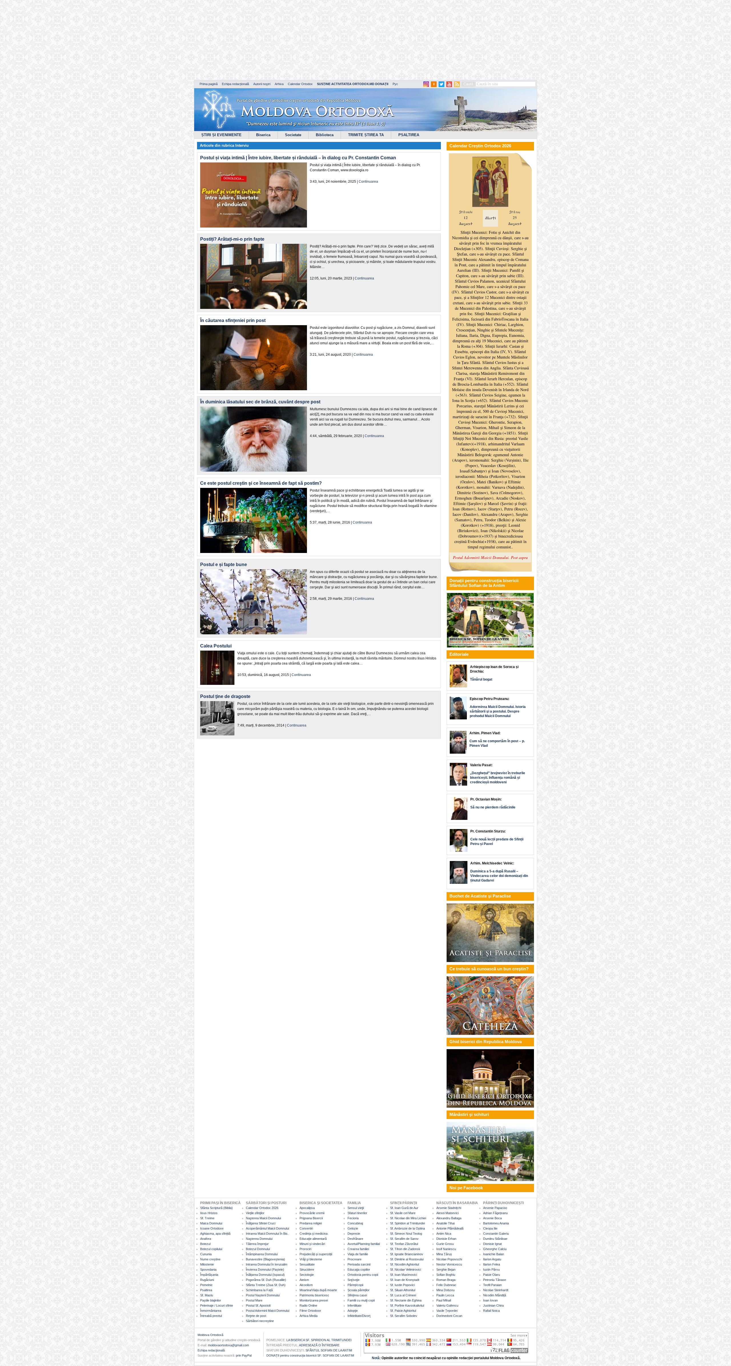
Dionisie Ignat (492, 1244)
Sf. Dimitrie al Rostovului (406, 1259)
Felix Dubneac (446, 1285)
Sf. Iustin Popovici (402, 1285)
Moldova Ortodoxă (210, 1335)
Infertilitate (355, 1305)
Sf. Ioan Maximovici (403, 1274)
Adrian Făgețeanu (495, 1213)
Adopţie (353, 1310)
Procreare (355, 1259)
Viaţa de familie (358, 1254)
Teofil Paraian (492, 1285)
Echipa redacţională (211, 1350)
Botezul (205, 1244)
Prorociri (305, 1249)
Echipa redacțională (235, 84)
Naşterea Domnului (259, 1238)
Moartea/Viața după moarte (318, 1290)
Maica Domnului (211, 1223)
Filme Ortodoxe (310, 1310)
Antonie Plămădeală (449, 1228)
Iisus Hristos (209, 1213)
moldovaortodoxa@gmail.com (228, 1345)
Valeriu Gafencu (447, 1305)
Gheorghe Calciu (495, 1249)
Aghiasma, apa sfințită (215, 1233)
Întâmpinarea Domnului (262, 1254)
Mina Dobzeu (445, 1290)
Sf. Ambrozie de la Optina (407, 1228)
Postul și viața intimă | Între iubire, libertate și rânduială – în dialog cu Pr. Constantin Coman (298, 157)
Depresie (354, 1233)
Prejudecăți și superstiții (316, 1254)
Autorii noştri (261, 84)
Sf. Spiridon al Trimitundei (407, 1223)
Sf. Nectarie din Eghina (405, 1300)
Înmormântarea (210, 1310)
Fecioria (353, 1218)
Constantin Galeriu (496, 1233)
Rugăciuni (207, 1279)
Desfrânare (355, 1238)
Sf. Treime (207, 1218)
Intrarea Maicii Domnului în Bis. (267, 1233)
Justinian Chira (493, 1305)
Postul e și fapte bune (223, 564)
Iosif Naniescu (446, 1249)
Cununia (206, 1254)
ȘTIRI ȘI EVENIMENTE (221, 135)
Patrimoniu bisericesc (314, 1295)
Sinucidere (307, 1269)
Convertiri (306, 1228)
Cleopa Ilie (490, 1228)
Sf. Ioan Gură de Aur (404, 1208)
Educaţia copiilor (359, 1269)
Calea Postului (216, 645)
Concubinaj (355, 1223)
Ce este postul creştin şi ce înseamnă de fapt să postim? (261, 483)
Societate (293, 135)
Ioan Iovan (490, 1300)
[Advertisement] (174, 40)
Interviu (242, 145)
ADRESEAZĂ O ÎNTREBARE (319, 1345)
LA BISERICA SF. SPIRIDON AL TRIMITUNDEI (319, 1340)
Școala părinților (358, 1290)
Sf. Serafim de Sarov (404, 1238)
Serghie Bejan (445, 1269)
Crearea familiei (358, 1249)
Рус (395, 84)
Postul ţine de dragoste (225, 696)
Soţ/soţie (354, 1279)
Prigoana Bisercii (311, 1218)
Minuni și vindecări (312, 1244)
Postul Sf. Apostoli (258, 1305)
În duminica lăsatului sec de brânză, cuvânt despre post (260, 401)
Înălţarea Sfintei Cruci (260, 1223)
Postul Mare (254, 1300)
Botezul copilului (211, 1249)
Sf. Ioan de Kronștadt (404, 1279)
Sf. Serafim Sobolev (403, 1315)
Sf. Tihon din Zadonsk (405, 1249)
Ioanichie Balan (493, 1254)
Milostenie (207, 1264)
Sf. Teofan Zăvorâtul (404, 1244)
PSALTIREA (408, 135)
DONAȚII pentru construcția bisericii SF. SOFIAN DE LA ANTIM (310, 1355)
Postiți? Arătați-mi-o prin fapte (232, 239)
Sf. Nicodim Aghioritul (404, 1264)
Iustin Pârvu (491, 1269)
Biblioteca (325, 135)
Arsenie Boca (492, 1218)
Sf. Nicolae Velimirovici (405, 1269)
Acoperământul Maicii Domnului (267, 1228)
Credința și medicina (314, 1233)
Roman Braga (445, 1279)
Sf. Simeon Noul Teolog (406, 1233)
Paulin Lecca (445, 1295)
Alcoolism (306, 1285)
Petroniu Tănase (494, 1279)
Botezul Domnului (258, 1249)
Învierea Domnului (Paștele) (265, 1269)
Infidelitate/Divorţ (359, 1315)
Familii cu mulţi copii (361, 1300)
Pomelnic (206, 1285)
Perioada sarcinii (359, 1264)
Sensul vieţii (356, 1208)
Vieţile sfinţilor (255, 1213)
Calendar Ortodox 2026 (262, 1208)
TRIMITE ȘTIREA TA (366, 135)
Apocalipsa (307, 1208)
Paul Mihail (443, 1300)
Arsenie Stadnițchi (448, 1208)
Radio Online (308, 1305)
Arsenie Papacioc (495, 1208)
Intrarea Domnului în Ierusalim (266, 1264)
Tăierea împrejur (257, 1244)
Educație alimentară (313, 1238)
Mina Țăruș (444, 1254)
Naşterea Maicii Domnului (263, 1218)
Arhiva (279, 84)
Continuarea (368, 182)
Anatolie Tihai (445, 1223)
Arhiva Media (309, 1315)
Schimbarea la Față (259, 1290)
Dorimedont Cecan (449, 1315)
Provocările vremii (312, 1213)
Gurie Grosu (445, 1244)
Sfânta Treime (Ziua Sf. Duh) (266, 1285)
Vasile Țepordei (446, 1310)
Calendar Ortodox (300, 84)
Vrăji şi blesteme (311, 1259)
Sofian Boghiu (445, 1274)
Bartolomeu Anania (496, 1223)
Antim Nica (443, 1233)
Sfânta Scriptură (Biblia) (216, 1208)
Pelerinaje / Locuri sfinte (216, 1305)
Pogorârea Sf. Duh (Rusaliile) (266, 1279)
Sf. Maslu (206, 1295)
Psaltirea (206, 1290)
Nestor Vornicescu (449, 1264)
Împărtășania (209, 1274)
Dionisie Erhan (446, 1238)
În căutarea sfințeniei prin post (233, 320)
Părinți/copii (355, 1285)
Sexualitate (307, 1264)
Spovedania (208, 1269)
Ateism (304, 1279)
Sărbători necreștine (260, 1321)
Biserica (263, 135)
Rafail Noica (491, 1310)
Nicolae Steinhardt (495, 1290)
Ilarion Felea (491, 1264)
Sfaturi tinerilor (357, 1213)
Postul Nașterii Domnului (263, 1295)
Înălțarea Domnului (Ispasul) (265, 1274)
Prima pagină (209, 84)
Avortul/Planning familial (364, 1244)
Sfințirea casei (357, 1295)
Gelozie (353, 1228)
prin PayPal (244, 1355)
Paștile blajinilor (210, 1300)
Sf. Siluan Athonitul (402, 1290)
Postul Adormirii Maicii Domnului (267, 1310)
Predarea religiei (311, 1223)
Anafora (205, 1238)
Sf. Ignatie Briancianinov (406, 1254)
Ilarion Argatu (492, 1259)
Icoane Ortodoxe (212, 1228)
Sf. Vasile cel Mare (402, 1213)
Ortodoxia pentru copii (363, 1274)
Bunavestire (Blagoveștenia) (265, 1259)
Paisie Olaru (491, 1274)
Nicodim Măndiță (494, 1295)
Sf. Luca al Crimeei (403, 1295)
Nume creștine (210, 1259)
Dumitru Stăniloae (495, 1238)
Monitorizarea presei (314, 1300)
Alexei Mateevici (447, 1213)
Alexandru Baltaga (448, 1218)
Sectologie (307, 1274)
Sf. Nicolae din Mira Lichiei (408, 1218)
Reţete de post (256, 1315)
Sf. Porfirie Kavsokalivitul (407, 1305)
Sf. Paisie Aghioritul (403, 1310)
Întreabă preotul (211, 1315)
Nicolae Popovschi (449, 1259)
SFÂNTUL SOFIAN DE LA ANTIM (329, 1350)
